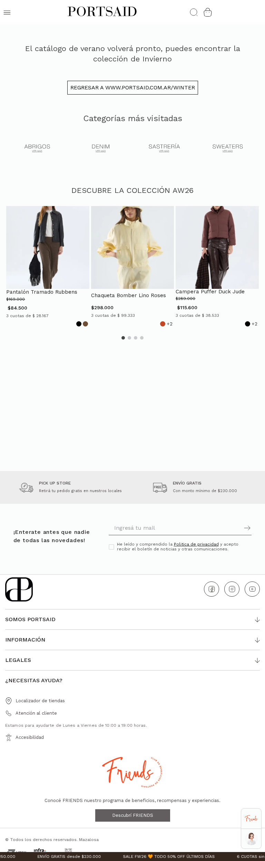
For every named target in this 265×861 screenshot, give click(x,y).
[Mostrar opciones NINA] (251, 838)
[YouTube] (252, 589)
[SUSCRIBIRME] (216, 528)
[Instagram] (231, 589)
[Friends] (251, 818)
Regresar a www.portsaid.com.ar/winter (132, 87)
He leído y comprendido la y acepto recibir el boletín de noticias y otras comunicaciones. (177, 546)
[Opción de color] (78, 323)
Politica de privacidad (196, 544)
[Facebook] (211, 589)
